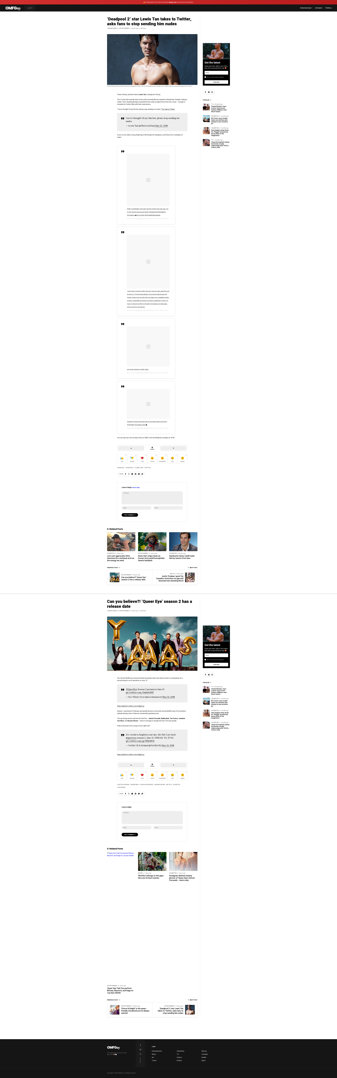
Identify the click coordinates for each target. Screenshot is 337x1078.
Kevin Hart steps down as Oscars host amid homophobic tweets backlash (151, 558)
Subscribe (216, 82)
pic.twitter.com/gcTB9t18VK (140, 741)
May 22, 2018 (161, 125)
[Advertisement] (216, 28)
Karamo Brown (160, 785)
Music (154, 1054)
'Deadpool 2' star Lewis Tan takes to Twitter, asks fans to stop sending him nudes (170, 1011)
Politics (179, 1060)
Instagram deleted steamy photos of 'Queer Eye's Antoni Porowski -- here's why (182, 878)
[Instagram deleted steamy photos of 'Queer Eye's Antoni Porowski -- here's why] (183, 861)
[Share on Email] (139, 474)
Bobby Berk (134, 785)
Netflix (169, 785)
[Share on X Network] (128, 474)
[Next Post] (190, 577)
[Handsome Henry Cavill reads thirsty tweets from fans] (183, 541)
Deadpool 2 (130, 468)
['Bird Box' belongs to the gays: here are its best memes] (152, 861)
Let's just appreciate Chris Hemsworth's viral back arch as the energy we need (120, 558)
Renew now (172, 2)
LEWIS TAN (139, 218)
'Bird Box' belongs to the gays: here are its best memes (151, 876)
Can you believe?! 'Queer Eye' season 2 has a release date (133, 578)
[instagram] (140, 1054)
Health (172, 574)
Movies (140, 873)
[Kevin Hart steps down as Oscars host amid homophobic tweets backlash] (152, 541)
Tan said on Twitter (168, 109)
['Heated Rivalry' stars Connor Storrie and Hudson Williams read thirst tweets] (206, 106)
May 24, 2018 (168, 697)
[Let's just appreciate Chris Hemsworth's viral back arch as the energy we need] (121, 541)
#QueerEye (131, 689)
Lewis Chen (139, 468)
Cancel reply (136, 487)
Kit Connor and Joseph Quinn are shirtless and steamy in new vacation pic (219, 121)
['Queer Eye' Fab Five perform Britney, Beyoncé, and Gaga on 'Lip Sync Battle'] (121, 918)
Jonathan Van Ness (146, 785)
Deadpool (121, 468)
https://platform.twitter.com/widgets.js (130, 706)
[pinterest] (140, 1049)
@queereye (131, 737)
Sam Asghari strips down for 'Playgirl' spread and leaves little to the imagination (220, 133)
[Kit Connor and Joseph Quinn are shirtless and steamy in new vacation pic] (206, 118)
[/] (205, 92)
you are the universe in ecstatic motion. (138, 369)
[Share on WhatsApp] (132, 474)
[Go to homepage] (118, 1047)
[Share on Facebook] (125, 474)
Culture (179, 1057)
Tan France (121, 787)
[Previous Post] (114, 577)
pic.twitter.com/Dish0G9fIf (140, 692)
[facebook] (140, 1045)
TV (212, 104)
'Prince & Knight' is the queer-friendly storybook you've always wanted (135, 1011)
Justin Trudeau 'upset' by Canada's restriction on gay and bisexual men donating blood (169, 578)
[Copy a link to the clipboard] (142, 474)
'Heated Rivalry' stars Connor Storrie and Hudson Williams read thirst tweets (218, 109)
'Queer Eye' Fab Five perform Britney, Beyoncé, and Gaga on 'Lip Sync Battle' (120, 990)
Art (153, 1057)
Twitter (148, 468)
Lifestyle (205, 1054)
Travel (154, 1060)
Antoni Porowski (123, 785)
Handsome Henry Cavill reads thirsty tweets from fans (182, 557)
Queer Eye (177, 785)
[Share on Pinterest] (135, 474)
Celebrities (111, 553)
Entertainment (124, 28)
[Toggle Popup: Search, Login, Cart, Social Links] (30, 7)
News (204, 1060)
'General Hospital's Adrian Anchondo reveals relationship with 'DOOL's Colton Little (220, 145)
